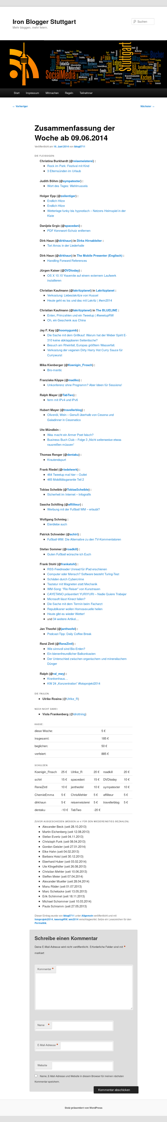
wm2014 (73, 919)
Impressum (32, 93)
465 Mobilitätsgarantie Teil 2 (65, 479)
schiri (74, 534)
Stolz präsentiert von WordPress (83, 1108)
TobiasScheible (78, 489)
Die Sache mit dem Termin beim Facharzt (74, 604)
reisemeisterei (83, 161)
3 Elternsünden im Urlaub (64, 171)
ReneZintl (66, 643)
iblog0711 (79, 146)
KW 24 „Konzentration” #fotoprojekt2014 (73, 683)
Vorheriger (20, 106)
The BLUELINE (106, 310)
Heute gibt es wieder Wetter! (66, 614)
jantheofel (68, 628)
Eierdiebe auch (57, 524)
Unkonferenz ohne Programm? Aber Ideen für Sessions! (84, 385)
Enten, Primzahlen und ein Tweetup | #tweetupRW (80, 315)
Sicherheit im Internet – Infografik (69, 494)
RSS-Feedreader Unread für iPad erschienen (77, 569)
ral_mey (58, 673)
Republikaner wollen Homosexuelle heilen (74, 609)
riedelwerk (70, 469)
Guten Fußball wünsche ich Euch (69, 554)
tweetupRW (60, 919)
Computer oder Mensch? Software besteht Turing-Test (83, 574)
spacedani (72, 225)
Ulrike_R (72, 698)
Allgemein (87, 915)
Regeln (69, 93)
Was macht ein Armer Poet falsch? (70, 434)
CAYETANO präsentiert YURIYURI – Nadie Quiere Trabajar (86, 594)
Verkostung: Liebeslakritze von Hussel (72, 295)
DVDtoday (72, 270)
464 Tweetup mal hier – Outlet (67, 474)
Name (43, 1025)
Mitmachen (52, 93)
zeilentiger (68, 196)
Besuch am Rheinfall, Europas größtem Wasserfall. (81, 345)
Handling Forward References (67, 260)
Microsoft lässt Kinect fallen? (66, 599)
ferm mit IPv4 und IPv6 (62, 400)
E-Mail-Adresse (47, 1045)
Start (17, 93)
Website (42, 1065)
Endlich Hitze (56, 200)
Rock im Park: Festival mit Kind (68, 166)
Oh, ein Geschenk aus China (66, 320)
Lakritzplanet (105, 290)
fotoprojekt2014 (44, 919)
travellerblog (73, 410)
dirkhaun (65, 240)
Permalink (40, 923)
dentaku (73, 454)
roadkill (72, 549)
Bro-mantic (54, 370)
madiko (73, 380)
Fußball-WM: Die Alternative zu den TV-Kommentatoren (84, 539)
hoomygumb (68, 330)
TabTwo (68, 395)
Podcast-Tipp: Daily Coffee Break (69, 634)
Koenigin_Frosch (80, 365)
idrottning (79, 714)
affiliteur (74, 504)
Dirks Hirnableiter (89, 240)
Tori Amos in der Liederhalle (65, 245)
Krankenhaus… (57, 678)
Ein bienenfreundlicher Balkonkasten (71, 653)
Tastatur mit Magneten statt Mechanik (72, 584)
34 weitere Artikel (64, 619)
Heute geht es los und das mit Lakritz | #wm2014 (79, 300)
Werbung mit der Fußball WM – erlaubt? (73, 509)
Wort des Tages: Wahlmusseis (67, 186)
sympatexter (71, 181)
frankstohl (68, 564)
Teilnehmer (86, 93)
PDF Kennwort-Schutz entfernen (68, 230)
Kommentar (45, 969)
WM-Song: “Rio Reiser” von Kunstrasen (73, 589)
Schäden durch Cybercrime (65, 579)
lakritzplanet (82, 290)
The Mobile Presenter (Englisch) (99, 255)
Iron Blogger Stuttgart (44, 21)
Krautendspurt (56, 459)
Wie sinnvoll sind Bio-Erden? (66, 648)
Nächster (147, 106)
